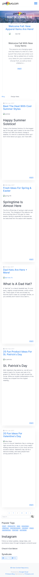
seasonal (25, 526)
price (31, 528)
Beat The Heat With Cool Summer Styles (17, 107)
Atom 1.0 (7, 558)
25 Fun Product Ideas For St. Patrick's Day (17, 353)
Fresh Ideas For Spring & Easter (17, 189)
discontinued (15, 528)
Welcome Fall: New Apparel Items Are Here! (20, 27)
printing (5, 528)
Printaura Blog (10, 574)
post (19, 69)
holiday (25, 528)
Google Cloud (23, 572)
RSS (14, 558)
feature (15, 530)
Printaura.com (29, 574)
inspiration (6, 530)
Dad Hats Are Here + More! (15, 271)
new (18, 526)
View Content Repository (20, 568)
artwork (23, 530)
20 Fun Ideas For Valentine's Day (12, 435)
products (11, 526)
